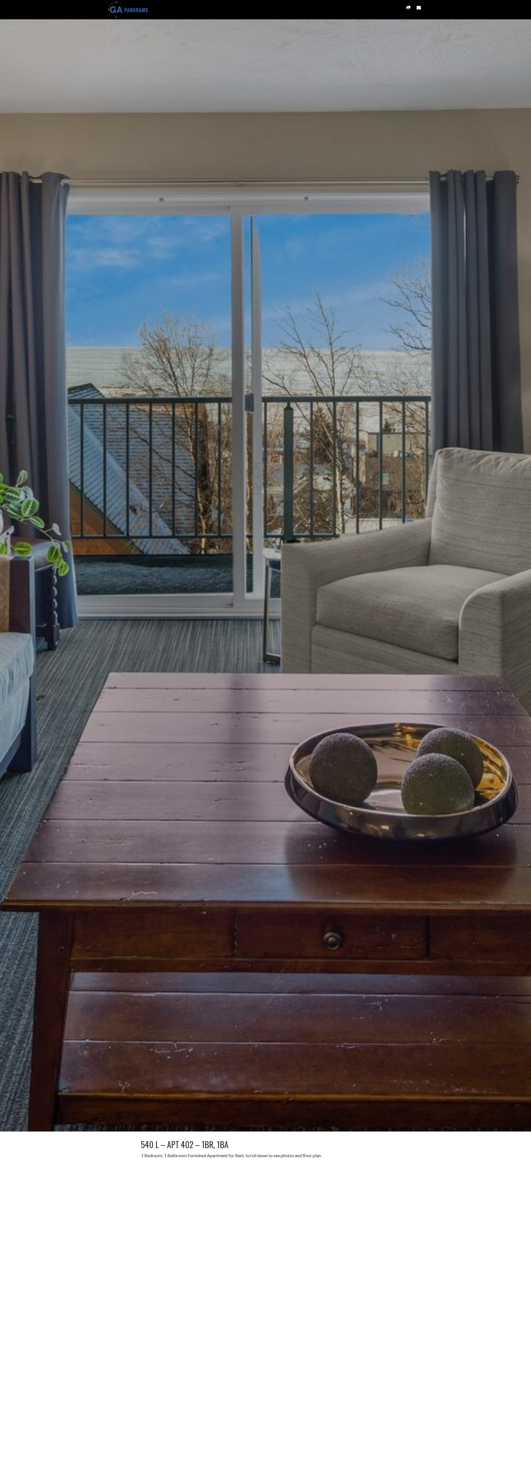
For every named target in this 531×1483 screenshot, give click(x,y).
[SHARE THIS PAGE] (408, 9)
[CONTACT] (418, 9)
